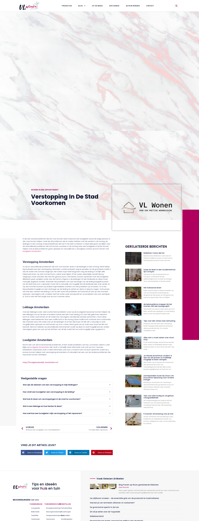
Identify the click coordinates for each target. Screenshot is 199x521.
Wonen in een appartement (45, 189)
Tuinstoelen (35, 519)
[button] (176, 6)
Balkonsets (35, 512)
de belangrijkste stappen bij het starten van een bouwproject (157, 305)
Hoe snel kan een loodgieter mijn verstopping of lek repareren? (67, 413)
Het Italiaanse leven (152, 287)
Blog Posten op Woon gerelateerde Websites (139, 485)
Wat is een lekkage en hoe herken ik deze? (67, 406)
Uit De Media (97, 6)
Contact (150, 6)
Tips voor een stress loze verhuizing (159, 321)
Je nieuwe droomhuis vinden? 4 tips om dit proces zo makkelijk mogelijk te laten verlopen (157, 357)
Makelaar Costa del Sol (153, 253)
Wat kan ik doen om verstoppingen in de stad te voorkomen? (67, 399)
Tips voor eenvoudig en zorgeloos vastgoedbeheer (158, 397)
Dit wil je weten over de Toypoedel (105, 512)
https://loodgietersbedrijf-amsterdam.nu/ (40, 362)
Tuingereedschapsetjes (51, 515)
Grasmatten (65, 515)
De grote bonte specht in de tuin (104, 507)
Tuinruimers (50, 519)
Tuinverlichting (66, 508)
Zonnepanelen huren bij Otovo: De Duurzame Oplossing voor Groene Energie (158, 377)
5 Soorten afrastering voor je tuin (158, 414)
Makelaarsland (97, 516)
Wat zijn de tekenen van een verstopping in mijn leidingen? (67, 384)
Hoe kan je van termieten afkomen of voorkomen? (112, 503)
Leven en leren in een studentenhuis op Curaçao (159, 270)
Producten (67, 6)
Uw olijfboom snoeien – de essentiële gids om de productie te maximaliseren (124, 498)
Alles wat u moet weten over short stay (158, 338)
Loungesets (35, 508)
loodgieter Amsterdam (32, 251)
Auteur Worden (133, 6)
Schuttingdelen (66, 519)
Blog (80, 6)
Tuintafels (34, 515)
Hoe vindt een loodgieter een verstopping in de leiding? (67, 392)
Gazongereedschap (51, 512)
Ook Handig (114, 6)
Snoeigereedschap (51, 508)
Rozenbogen (66, 512)
